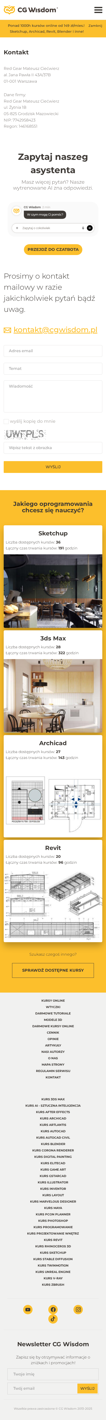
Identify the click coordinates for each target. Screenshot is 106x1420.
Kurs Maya (53, 1208)
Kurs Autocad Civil (53, 1137)
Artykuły (53, 1045)
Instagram (78, 1309)
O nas (53, 1058)
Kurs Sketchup (53, 1252)
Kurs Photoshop (53, 1221)
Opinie (53, 1039)
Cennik (53, 1032)
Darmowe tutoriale (53, 1013)
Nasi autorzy (53, 1052)
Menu (98, 10)
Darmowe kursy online (53, 1026)
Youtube (28, 1309)
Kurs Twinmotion (53, 1265)
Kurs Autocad (53, 1131)
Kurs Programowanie (53, 1227)
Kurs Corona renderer (53, 1150)
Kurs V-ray (53, 1278)
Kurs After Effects (53, 1112)
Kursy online (53, 1000)
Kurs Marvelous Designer (53, 1201)
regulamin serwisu (53, 1071)
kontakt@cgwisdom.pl (55, 329)
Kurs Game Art (53, 1169)
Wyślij (53, 467)
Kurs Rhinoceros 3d (53, 1246)
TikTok (53, 1319)
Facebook (53, 1309)
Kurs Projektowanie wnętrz (53, 1233)
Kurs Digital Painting (53, 1157)
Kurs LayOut (53, 1195)
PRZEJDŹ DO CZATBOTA (53, 249)
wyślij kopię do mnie (32, 421)
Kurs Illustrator (53, 1182)
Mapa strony (53, 1064)
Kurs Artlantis (53, 1125)
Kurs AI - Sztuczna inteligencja (53, 1105)
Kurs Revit (53, 1240)
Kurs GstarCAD (53, 1176)
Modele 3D (53, 1020)
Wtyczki (53, 1007)
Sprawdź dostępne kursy (53, 970)
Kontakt (53, 1077)
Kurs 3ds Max (53, 1099)
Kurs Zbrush (53, 1284)
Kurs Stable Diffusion (53, 1259)
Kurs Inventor (53, 1189)
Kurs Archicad (53, 1118)
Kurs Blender (53, 1144)
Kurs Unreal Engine (53, 1272)
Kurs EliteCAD (53, 1163)
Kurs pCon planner (53, 1214)
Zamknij (95, 26)
